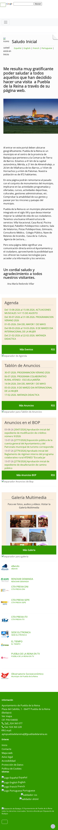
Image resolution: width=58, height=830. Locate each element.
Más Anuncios (26, 405)
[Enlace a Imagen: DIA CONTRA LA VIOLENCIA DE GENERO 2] (43, 520)
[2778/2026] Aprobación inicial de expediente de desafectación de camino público (27, 465)
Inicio (4, 745)
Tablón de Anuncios (22, 365)
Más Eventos (26, 349)
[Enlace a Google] (10, 3)
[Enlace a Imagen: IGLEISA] (38, 534)
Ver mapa (7, 716)
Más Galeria (29, 550)
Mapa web (7, 753)
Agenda (11, 302)
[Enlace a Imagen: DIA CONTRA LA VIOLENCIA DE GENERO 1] (23, 520)
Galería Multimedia (29, 497)
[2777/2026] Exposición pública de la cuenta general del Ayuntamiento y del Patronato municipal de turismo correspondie (29, 443)
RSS (53, 405)
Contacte (6, 749)
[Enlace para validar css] (29, 794)
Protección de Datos (12, 764)
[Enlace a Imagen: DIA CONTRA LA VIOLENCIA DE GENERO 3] (19, 534)
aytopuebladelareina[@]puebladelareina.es (24, 734)
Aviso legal (7, 756)
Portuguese (47, 48)
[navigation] (24, 4)
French (36, 48)
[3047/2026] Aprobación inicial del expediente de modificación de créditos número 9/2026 (27, 433)
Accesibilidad (8, 760)
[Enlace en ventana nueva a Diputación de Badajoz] (12, 808)
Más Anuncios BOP (26, 475)
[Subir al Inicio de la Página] (53, 826)
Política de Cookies (12, 768)
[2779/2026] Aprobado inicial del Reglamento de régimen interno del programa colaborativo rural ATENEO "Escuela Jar (29, 454)
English (27, 48)
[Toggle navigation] (6, 22)
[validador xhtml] (29, 798)
